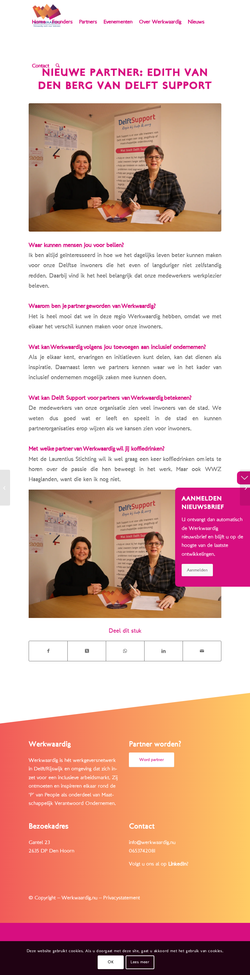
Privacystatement (121, 898)
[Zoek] (57, 66)
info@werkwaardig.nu (152, 842)
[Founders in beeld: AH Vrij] (5, 488)
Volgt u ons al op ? (158, 864)
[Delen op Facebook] (48, 651)
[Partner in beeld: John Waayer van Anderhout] (245, 488)
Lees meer (140, 962)
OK (111, 962)
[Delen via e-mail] (202, 651)
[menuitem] (39, 22)
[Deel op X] (87, 651)
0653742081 (142, 851)
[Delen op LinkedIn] (164, 651)
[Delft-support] (125, 167)
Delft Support (68, 398)
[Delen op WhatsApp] (125, 651)
